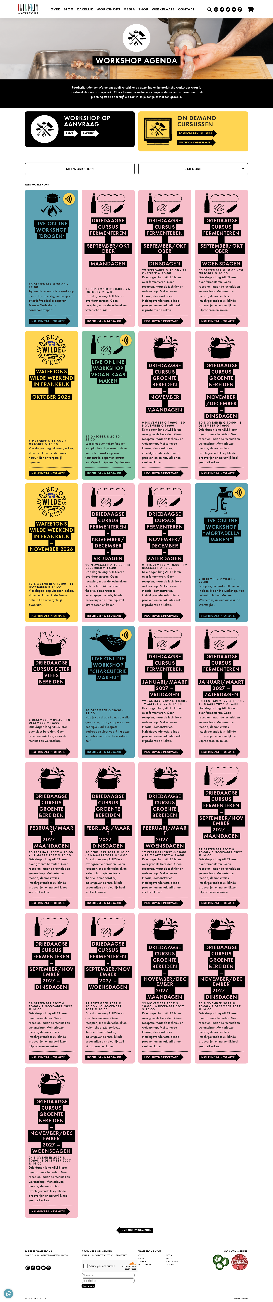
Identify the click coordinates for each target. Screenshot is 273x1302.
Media (129, 9)
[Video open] (210, 9)
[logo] (28, 9)
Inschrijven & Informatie (48, 321)
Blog (69, 9)
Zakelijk (85, 9)
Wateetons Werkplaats (194, 142)
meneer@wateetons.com (55, 1255)
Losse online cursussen (195, 133)
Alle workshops (80, 169)
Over (55, 9)
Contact (186, 9)
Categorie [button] (193, 169)
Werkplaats (163, 9)
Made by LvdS (241, 1298)
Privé (69, 133)
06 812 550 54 (32, 1255)
